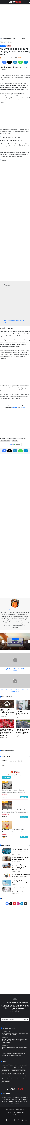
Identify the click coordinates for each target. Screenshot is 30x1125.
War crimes (14, 440)
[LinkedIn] (15, 62)
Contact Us (16, 1115)
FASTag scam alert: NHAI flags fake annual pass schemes (15, 643)
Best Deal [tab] (4, 761)
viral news (8, 1078)
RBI (2, 1078)
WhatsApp (15, 407)
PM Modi (23, 1076)
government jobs (5, 1070)
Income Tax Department (18, 1073)
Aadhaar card (5, 1065)
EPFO (21, 1068)
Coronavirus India (22, 1065)
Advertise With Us (19, 1112)
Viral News (9, 42)
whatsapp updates (6, 1081)
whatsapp (14, 1078)
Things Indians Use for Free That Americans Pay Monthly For (20, 851)
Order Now (6, 777)
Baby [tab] (3, 765)
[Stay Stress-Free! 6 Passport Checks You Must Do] (6, 858)
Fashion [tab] (20, 761)
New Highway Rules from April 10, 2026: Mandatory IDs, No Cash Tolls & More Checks (23, 731)
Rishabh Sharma (5, 57)
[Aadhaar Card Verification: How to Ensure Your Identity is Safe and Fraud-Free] (6, 889)
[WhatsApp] (20, 62)
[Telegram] (26, 62)
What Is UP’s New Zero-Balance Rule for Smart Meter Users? (22, 713)
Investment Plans (15, 1076)
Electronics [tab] (12, 761)
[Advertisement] (15, 21)
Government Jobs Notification (18, 1070)
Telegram (23, 407)
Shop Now (24, 797)
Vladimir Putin (22, 438)
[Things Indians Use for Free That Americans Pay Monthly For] (6, 851)
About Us (10, 1112)
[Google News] (15, 444)
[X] (9, 62)
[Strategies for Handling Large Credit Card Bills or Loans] (6, 875)
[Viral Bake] (15, 2)
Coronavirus (13, 1065)
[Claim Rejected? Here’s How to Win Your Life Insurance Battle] (6, 883)
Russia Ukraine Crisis (11, 438)
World (9, 45)
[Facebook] (4, 62)
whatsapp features (23, 1078)
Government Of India (6, 1073)
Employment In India (13, 1068)
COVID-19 (4, 1068)
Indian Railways (5, 1076)
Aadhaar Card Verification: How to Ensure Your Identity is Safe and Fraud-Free (21, 890)
